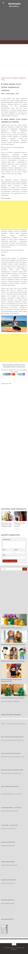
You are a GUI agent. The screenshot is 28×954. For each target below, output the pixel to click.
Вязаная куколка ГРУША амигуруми (11, 628)
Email (16, 549)
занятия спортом (10, 93)
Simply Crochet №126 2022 (8, 861)
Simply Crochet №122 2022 (8, 842)
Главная (3, 78)
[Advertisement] (14, 26)
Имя (4, 549)
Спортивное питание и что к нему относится (19, 524)
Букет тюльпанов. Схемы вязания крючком (12, 736)
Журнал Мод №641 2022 (7, 900)
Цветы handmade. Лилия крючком (9, 786)
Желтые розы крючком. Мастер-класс (11, 753)
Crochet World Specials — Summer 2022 (11, 807)
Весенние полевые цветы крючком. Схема (12, 769)
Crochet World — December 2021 (9, 825)
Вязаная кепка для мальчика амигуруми (13, 661)
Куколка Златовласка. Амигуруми (11, 714)
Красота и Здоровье (12, 78)
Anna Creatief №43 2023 (7, 919)
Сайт (4, 555)
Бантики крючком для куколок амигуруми (13, 644)
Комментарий (6, 539)
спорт (17, 93)
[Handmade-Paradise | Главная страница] (14, 4)
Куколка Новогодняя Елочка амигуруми (12, 698)
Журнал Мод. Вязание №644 (8, 879)
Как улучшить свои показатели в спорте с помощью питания (6, 524)
